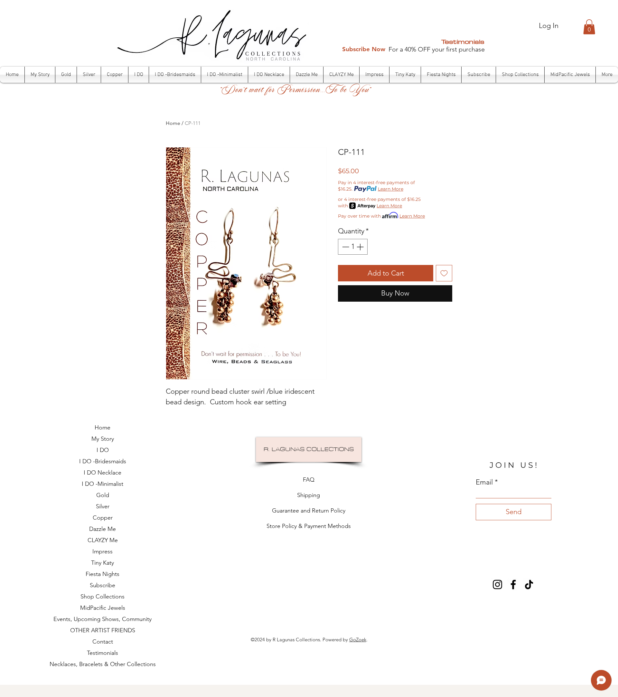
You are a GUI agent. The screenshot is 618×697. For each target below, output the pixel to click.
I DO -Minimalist (102, 483)
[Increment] (361, 246)
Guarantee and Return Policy (308, 510)
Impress (102, 551)
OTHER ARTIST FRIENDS (102, 630)
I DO (103, 450)
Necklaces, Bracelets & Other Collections (102, 664)
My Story (102, 438)
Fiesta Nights (102, 574)
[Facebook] (513, 584)
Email (484, 482)
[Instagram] (497, 584)
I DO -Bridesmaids (102, 461)
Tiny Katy (102, 562)
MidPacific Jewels (102, 607)
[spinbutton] (353, 246)
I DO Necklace (102, 472)
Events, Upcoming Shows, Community (102, 619)
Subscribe (102, 585)
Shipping (308, 495)
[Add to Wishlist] (444, 273)
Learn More (390, 189)
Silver (102, 506)
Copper (103, 517)
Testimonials (462, 41)
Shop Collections (102, 596)
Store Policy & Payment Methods (309, 526)
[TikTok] (529, 584)
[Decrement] (345, 246)
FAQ (308, 479)
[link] (589, 26)
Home (173, 123)
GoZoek (357, 639)
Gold (102, 495)
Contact (102, 641)
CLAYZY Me (103, 540)
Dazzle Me (102, 528)
